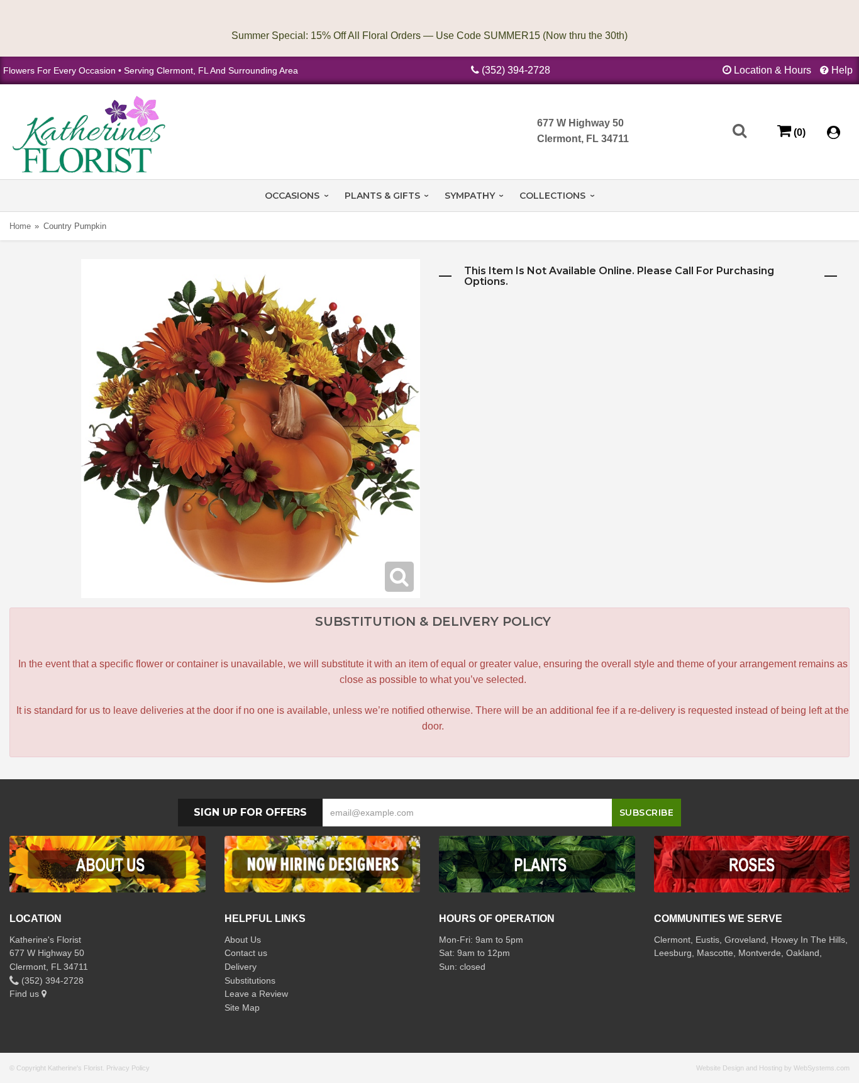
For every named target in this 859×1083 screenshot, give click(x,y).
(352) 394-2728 (516, 70)
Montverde (759, 953)
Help (842, 70)
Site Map (242, 1007)
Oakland (802, 953)
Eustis (707, 940)
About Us (242, 940)
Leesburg (673, 953)
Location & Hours (772, 70)
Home (20, 226)
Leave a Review (256, 994)
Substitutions (249, 980)
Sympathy (470, 195)
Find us (25, 994)
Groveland (745, 940)
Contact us (245, 953)
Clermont (672, 940)
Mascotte (715, 953)
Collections (552, 195)
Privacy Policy (128, 1068)
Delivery (240, 967)
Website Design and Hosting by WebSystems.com (773, 1068)
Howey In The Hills (808, 940)
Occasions (292, 195)
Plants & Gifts (382, 195)
